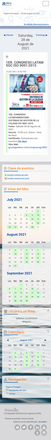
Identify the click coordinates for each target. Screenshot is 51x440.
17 (38, 219)
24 (38, 223)
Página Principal (11, 13)
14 (38, 254)
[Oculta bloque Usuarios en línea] (48, 311)
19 (27, 258)
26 (10, 227)
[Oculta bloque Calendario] (48, 331)
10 (38, 215)
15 (21, 293)
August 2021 (16, 234)
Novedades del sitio (17, 390)
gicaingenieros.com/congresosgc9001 (27, 147)
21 (38, 258)
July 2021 (14, 199)
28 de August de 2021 (30, 13)
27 (15, 227)
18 (38, 293)
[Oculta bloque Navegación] (48, 379)
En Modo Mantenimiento (36, 24)
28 (38, 262)
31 (15, 266)
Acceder (42, 421)
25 (38, 297)
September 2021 (19, 273)
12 (27, 254)
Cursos (12, 393)
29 (21, 301)
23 (27, 297)
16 (32, 219)
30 (32, 227)
